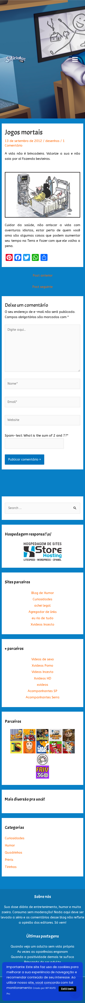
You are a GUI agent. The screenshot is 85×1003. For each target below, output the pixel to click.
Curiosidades (42, 599)
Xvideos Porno (42, 666)
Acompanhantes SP (42, 691)
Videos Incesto (42, 672)
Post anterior (43, 275)
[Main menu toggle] (75, 59)
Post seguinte (42, 287)
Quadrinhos (13, 852)
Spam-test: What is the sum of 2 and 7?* (36, 435)
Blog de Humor (42, 593)
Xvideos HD (42, 678)
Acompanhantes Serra (43, 697)
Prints (9, 860)
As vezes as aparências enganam (42, 952)
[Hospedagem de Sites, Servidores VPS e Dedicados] (42, 551)
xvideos (42, 685)
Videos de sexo (42, 659)
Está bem (67, 989)
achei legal (42, 605)
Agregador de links (43, 612)
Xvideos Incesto (42, 624)
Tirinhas (11, 867)
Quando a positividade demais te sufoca (42, 957)
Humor (10, 845)
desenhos (52, 141)
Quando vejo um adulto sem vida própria (42, 946)
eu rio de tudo (42, 618)
